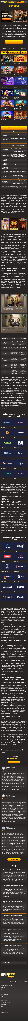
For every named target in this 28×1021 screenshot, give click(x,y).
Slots (23, 52)
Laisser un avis (14, 761)
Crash (16, 52)
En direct (10, 52)
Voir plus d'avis (14, 859)
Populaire (3, 52)
